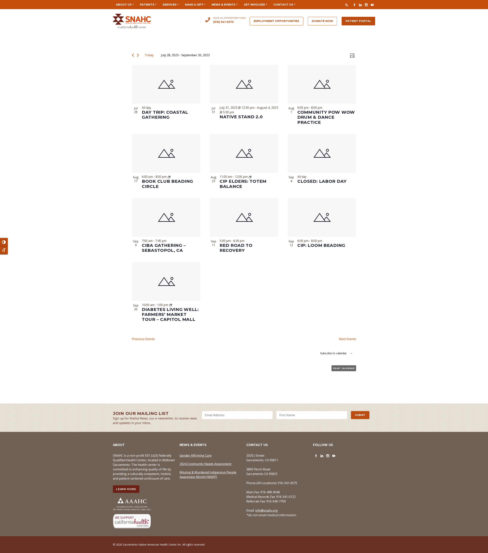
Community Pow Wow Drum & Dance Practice (326, 117)
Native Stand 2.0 (241, 116)
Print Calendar (344, 368)
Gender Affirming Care (196, 455)
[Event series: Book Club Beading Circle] (169, 177)
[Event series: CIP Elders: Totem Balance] (250, 177)
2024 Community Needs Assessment (205, 464)
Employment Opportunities (276, 21)
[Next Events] (138, 55)
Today (149, 55)
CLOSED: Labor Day (322, 181)
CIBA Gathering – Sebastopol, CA (164, 248)
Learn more (126, 489)
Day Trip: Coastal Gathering (165, 115)
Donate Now (322, 21)
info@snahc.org (266, 510)
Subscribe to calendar (333, 353)
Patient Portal (358, 21)
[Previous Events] (133, 55)
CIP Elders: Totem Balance (243, 184)
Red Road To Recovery (236, 248)
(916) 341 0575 (223, 22)
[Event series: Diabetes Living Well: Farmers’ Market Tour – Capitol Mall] (170, 305)
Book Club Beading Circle (167, 184)
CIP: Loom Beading (321, 245)
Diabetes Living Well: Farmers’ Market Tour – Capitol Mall (170, 314)
